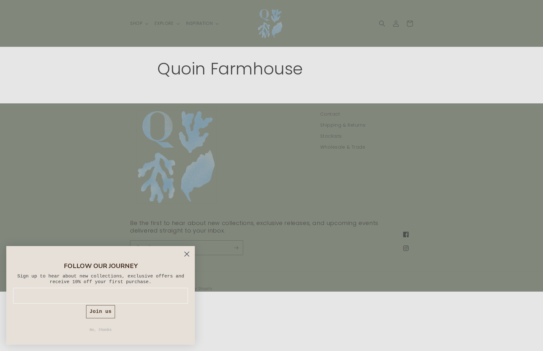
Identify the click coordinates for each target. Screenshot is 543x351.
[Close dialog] (186, 254)
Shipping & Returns (342, 125)
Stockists (331, 136)
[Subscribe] (236, 247)
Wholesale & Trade (342, 147)
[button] (138, 23)
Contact (330, 114)
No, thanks (101, 330)
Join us (101, 312)
